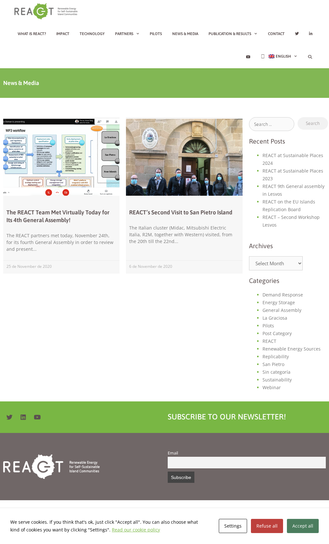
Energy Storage (278, 302)
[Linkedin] (23, 417)
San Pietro (273, 364)
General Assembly (281, 310)
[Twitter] (9, 417)
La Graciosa (274, 318)
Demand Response (282, 295)
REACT (269, 341)
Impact (62, 34)
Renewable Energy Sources (291, 349)
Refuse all (267, 526)
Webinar (271, 387)
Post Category (277, 333)
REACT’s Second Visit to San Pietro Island (180, 212)
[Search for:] (272, 124)
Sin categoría (276, 372)
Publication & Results (230, 34)
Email (173, 453)
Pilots (156, 34)
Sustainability (277, 380)
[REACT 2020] (47, 11)
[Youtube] (37, 417)
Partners (124, 34)
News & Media (185, 34)
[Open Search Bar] (310, 57)
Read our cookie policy (136, 530)
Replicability (275, 356)
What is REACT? (32, 34)
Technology (92, 34)
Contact (276, 34)
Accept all (302, 526)
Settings (233, 526)
